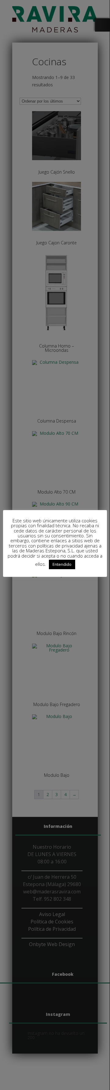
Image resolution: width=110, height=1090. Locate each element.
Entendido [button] (62, 564)
